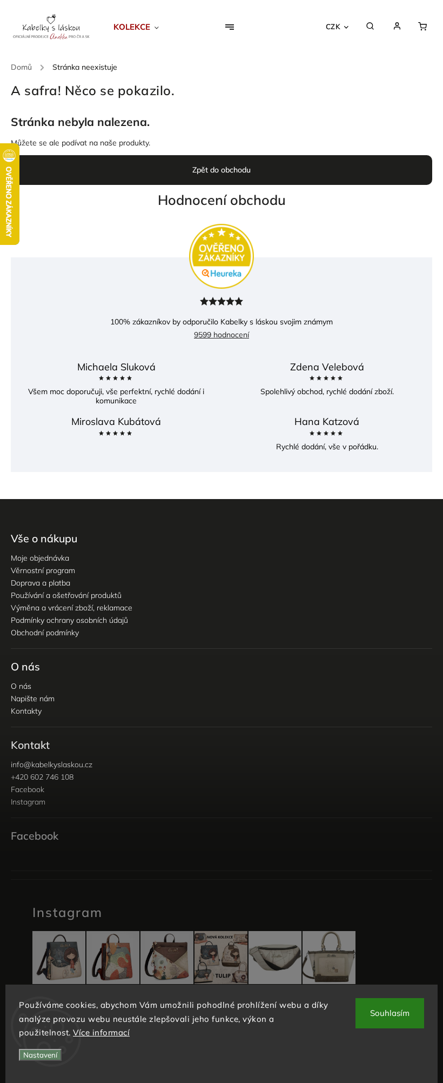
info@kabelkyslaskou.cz (51, 764)
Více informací (101, 1032)
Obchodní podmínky (45, 632)
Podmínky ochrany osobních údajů (69, 620)
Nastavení (40, 1055)
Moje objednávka (40, 558)
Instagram (28, 802)
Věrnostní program (43, 570)
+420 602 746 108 (42, 777)
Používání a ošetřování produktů (66, 595)
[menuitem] (142, 27)
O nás (21, 686)
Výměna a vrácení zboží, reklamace (71, 608)
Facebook (27, 789)
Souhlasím (390, 1013)
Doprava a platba (40, 583)
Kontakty (26, 711)
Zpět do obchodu (221, 170)
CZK (333, 26)
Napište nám (33, 698)
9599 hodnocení (221, 335)
